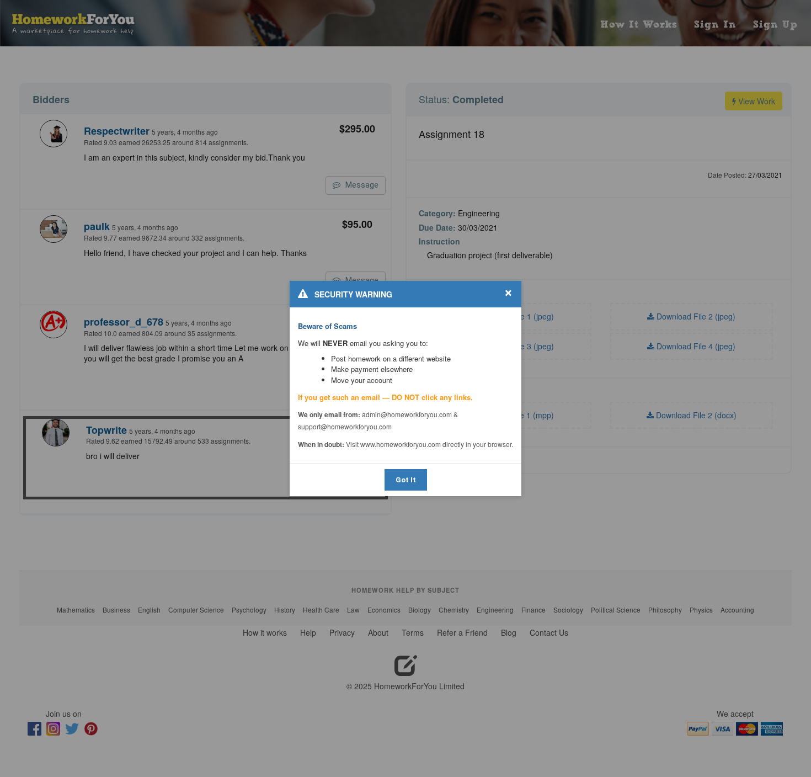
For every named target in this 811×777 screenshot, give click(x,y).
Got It (406, 480)
